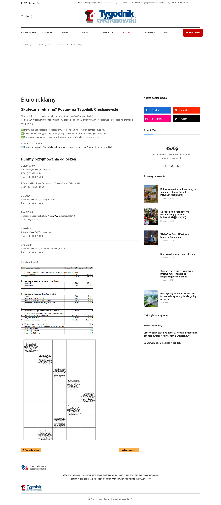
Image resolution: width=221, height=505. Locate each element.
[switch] (29, 16)
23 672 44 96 (124, 3)
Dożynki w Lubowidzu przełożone (177, 254)
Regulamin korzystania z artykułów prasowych (102, 475)
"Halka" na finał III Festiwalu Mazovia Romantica (174, 235)
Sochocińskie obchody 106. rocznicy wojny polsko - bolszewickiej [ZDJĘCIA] (175, 214)
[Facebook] (21, 3)
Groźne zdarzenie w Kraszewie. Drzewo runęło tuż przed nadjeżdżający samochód (176, 274)
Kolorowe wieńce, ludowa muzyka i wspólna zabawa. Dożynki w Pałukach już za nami (178, 192)
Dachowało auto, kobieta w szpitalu (162, 343)
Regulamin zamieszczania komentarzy (142, 475)
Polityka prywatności (71, 475)
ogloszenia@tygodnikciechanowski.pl (49, 147)
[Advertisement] (110, 72)
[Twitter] (172, 166)
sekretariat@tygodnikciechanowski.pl (150, 3)
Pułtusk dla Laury (153, 325)
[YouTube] (25, 3)
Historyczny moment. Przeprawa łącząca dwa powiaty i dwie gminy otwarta (178, 296)
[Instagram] (30, 3)
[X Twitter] (38, 3)
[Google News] (34, 3)
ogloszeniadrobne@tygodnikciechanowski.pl (90, 147)
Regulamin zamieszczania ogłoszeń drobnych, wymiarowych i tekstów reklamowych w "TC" (110, 479)
